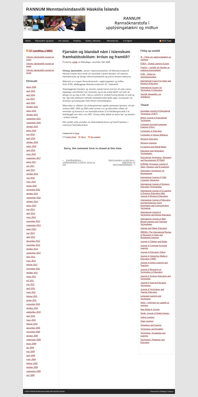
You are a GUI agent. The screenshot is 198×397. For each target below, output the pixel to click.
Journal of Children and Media (153, 242)
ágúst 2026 (31, 87)
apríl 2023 (30, 103)
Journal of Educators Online (152, 252)
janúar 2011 (31, 300)
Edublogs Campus (166, 391)
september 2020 (33, 123)
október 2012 (32, 249)
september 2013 (33, 225)
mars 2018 (31, 154)
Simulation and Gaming (150, 325)
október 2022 (32, 107)
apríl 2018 (30, 150)
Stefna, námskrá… (93, 41)
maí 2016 (30, 178)
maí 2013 (30, 233)
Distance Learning (148, 143)
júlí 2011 (30, 281)
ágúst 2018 (31, 146)
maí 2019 (30, 134)
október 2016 (32, 174)
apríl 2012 (30, 257)
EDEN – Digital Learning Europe (154, 64)
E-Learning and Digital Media (153, 147)
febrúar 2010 (31, 324)
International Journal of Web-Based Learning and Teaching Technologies (153, 221)
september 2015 (33, 198)
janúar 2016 (31, 186)
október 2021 (32, 115)
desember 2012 (33, 241)
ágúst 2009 (31, 344)
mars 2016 (31, 182)
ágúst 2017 (31, 162)
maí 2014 (30, 209)
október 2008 (32, 367)
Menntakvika (112, 41)
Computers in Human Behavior (154, 135)
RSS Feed (166, 41)
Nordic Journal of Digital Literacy (155, 313)
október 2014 (32, 202)
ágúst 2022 (31, 111)
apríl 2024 (30, 95)
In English (127, 41)
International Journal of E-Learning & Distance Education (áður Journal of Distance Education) (155, 193)
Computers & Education (151, 131)
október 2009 (32, 336)
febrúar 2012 (31, 265)
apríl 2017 (30, 170)
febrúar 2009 (31, 363)
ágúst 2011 (31, 277)
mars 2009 (31, 359)
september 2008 (33, 371)
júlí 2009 (30, 348)
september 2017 (33, 158)
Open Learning (146, 321)
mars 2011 (31, 292)
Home (28, 41)
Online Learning (147, 317)
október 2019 (32, 127)
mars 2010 (31, 320)
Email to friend (71, 137)
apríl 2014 (30, 213)
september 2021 (33, 119)
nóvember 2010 (33, 304)
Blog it (83, 137)
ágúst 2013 (31, 229)
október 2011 (32, 273)
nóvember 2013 (33, 221)
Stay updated (95, 137)
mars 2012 (31, 261)
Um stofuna (63, 41)
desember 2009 (33, 328)
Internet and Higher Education (153, 228)
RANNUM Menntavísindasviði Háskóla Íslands (72, 9)
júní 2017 (30, 166)
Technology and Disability (151, 329)
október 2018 (32, 142)
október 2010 (32, 308)
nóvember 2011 (33, 269)
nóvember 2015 (33, 190)
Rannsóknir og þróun (44, 41)
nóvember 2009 (33, 332)
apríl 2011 (30, 288)
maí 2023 (30, 99)
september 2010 (33, 312)
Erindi (77, 133)
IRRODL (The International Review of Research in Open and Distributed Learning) (155, 235)
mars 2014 (31, 217)
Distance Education (149, 139)
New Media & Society (150, 309)
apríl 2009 (30, 356)
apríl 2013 (30, 237)
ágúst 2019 (31, 131)
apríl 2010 (30, 316)
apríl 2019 (30, 138)
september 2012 (33, 253)
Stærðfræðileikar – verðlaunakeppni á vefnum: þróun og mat (78, 162)
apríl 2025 (30, 91)
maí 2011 (30, 284)
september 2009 (33, 340)
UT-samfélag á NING (41, 51)
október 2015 (32, 194)
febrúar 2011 (31, 296)
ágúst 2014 (31, 206)
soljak (74, 62)
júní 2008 (30, 375)
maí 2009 (30, 352)
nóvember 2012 (33, 245)
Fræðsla (77, 41)
